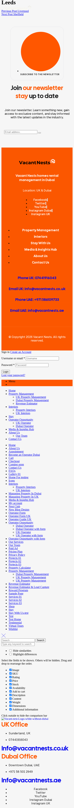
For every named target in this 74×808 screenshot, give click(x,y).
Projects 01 (15, 558)
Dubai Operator (25, 426)
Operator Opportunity (21, 419)
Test (11, 616)
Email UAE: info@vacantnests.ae (37, 310)
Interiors (13, 406)
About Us (14, 432)
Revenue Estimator (26, 403)
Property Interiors (26, 409)
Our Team (21, 435)
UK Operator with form (29, 535)
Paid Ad (13, 548)
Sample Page (16, 593)
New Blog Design (19, 509)
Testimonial (15, 622)
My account (15, 503)
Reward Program (18, 590)
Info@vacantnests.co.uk (34, 748)
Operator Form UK (20, 516)
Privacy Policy (17, 554)
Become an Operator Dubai (24, 454)
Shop (12, 606)
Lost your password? (13, 375)
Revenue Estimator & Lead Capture (29, 587)
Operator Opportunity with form (27, 538)
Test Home (15, 619)
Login (5, 371)
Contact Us (15, 438)
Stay (11, 416)
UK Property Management (31, 397)
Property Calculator (20, 567)
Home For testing (18, 477)
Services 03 (15, 603)
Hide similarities (21, 650)
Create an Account (20, 352)
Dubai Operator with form (30, 528)
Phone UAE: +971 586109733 (37, 299)
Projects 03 (15, 564)
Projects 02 (15, 561)
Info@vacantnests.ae (31, 780)
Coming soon (16, 464)
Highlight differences (24, 654)
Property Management (21, 393)
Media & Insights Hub (21, 429)
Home (12, 390)
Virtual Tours (16, 625)
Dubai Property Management (32, 400)
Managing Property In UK (24, 496)
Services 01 (15, 596)
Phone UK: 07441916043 (37, 278)
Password (8, 364)
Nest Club (14, 506)
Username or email (13, 358)
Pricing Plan (15, 551)
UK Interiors (23, 413)
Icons (12, 480)
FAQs (12, 470)
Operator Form (17, 512)
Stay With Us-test (18, 612)
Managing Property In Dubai (25, 493)
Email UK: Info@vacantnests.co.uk (37, 288)
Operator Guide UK (20, 519)
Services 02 (15, 599)
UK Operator (23, 422)
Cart (11, 457)
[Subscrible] (39, 132)
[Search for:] (18, 640)
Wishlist (13, 629)
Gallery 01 (15, 474)
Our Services (16, 541)
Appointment (16, 451)
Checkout (14, 461)
